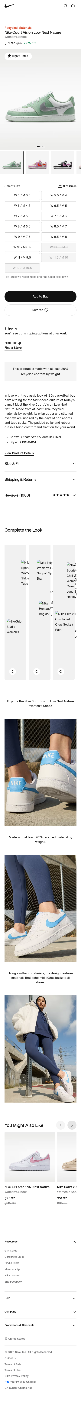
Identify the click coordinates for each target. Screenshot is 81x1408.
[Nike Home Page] (10, 5)
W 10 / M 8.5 (22, 247)
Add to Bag (41, 296)
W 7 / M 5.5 (22, 216)
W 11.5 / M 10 (59, 257)
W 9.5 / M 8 (58, 236)
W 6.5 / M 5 (58, 205)
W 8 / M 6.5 (22, 226)
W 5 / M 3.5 (22, 195)
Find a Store (13, 347)
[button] (10, 673)
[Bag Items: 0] (73, 5)
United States (16, 1338)
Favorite (37, 310)
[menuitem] (11, 1358)
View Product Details (19, 453)
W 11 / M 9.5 (22, 257)
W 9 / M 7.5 (22, 236)
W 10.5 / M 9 (59, 247)
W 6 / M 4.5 (22, 205)
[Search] (65, 5)
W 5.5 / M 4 (58, 195)
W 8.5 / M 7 (58, 226)
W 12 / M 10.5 (22, 267)
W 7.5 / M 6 (59, 216)
